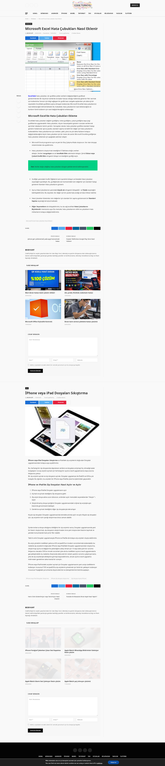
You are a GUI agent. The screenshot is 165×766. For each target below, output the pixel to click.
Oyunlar (97, 13)
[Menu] (26, 13)
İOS (90, 13)
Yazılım (119, 13)
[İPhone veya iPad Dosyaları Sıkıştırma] (62, 431)
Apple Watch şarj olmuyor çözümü (78, 681)
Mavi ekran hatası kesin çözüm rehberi (40, 293)
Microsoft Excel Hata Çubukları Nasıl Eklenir (39, 221)
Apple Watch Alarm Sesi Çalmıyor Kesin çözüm (42, 681)
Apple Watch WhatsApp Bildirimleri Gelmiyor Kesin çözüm (82, 651)
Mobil (72, 13)
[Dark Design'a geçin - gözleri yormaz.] (136, 13)
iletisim (128, 13)
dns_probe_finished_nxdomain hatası (79, 293)
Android (54, 13)
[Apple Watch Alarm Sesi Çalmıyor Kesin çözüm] (43, 669)
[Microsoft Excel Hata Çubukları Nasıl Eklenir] (62, 67)
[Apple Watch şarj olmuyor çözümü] (82, 669)
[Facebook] (18, 101)
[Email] (18, 120)
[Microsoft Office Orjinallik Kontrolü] (43, 309)
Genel (35, 13)
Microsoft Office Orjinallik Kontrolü (38, 322)
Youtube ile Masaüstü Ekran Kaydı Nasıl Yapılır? (81, 596)
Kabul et (113, 762)
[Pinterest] (18, 115)
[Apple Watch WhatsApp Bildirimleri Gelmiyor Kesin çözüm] (82, 638)
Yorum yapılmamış (64, 33)
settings (99, 763)
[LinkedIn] (18, 111)
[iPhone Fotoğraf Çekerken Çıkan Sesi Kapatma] (43, 638)
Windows (44, 13)
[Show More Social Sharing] (69, 38)
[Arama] (139, 13)
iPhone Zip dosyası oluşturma (60, 578)
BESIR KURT (30, 33)
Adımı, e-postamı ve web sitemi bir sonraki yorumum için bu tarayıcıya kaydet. (55, 365)
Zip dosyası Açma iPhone (78, 578)
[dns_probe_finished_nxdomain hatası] (82, 280)
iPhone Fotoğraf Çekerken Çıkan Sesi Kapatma (43, 650)
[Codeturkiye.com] (82, 5)
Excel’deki (32, 96)
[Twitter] (18, 106)
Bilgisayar (109, 13)
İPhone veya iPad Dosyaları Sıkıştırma (37, 578)
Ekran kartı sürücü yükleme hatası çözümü (81, 322)
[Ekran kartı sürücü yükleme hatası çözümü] (82, 309)
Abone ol (135, 5)
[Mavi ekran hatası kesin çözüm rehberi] (43, 280)
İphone (64, 13)
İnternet (81, 13)
